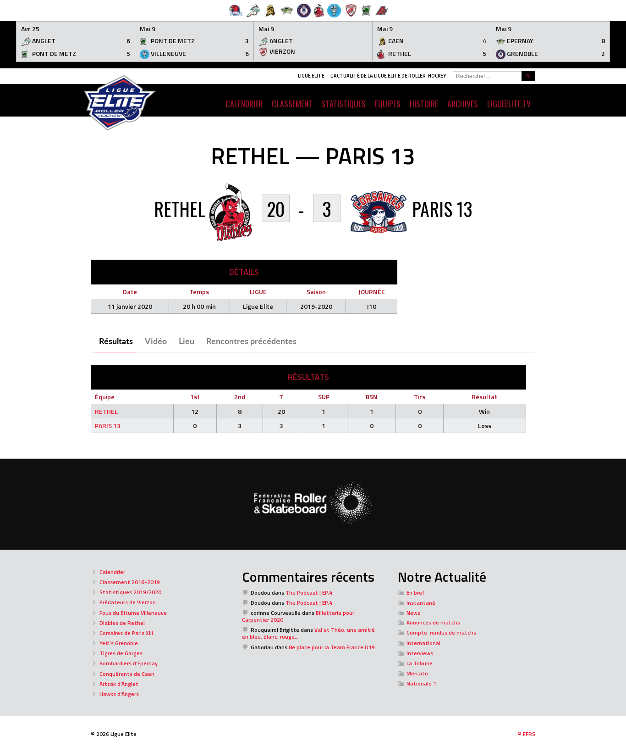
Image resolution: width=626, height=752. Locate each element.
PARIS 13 (108, 425)
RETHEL (106, 411)
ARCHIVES (462, 104)
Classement (292, 104)
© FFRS (526, 734)
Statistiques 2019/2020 (130, 592)
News (413, 612)
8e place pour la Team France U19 (332, 647)
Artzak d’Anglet (118, 684)
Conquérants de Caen (126, 673)
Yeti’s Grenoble (118, 643)
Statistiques (344, 104)
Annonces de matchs (433, 622)
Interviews (419, 653)
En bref (415, 592)
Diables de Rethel (122, 622)
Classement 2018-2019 (129, 582)
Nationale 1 (421, 683)
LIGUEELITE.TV (509, 104)
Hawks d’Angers (119, 694)
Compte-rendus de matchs (441, 632)
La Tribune (419, 663)
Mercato (417, 673)
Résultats (116, 342)
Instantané (420, 602)
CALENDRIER (244, 104)
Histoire (424, 104)
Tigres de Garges (121, 653)
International (423, 643)
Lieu (186, 342)
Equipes (388, 104)
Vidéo (156, 342)
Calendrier (112, 572)
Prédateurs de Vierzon (127, 602)
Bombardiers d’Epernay (128, 663)
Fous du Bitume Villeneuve (133, 612)
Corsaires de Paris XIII (126, 633)
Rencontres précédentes (251, 342)
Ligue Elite (311, 75)
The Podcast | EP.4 (309, 592)
